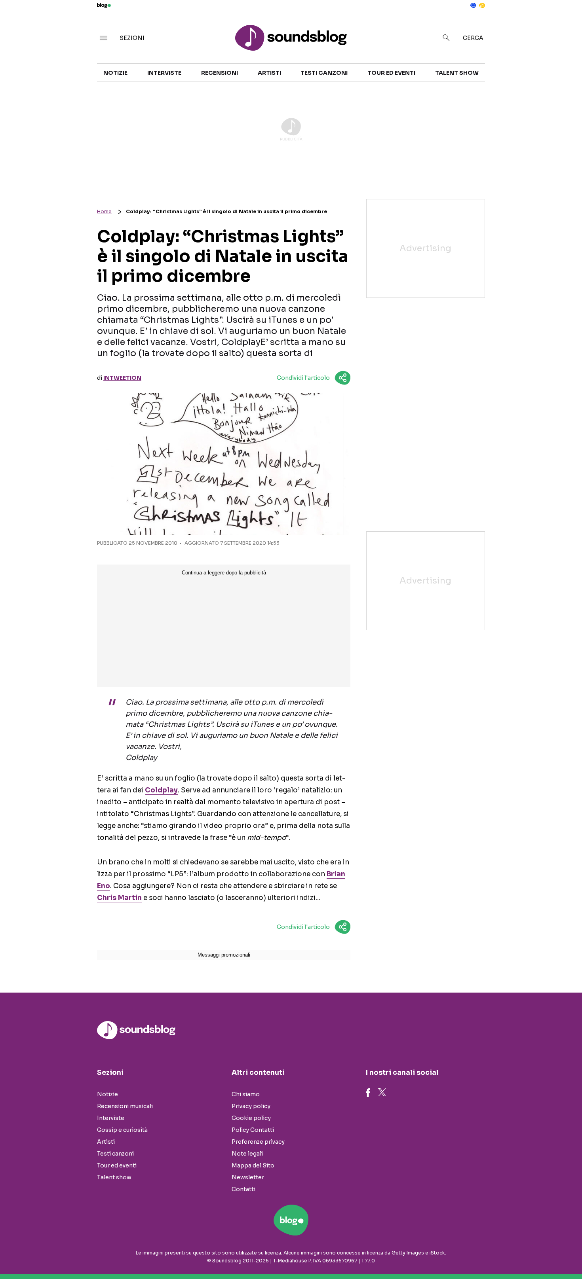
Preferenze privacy (258, 1141)
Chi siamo (246, 1094)
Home (104, 211)
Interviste (164, 72)
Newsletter (248, 1177)
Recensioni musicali (125, 1106)
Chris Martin (119, 898)
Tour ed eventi (391, 72)
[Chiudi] (563, 22)
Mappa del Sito (253, 1165)
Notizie (115, 72)
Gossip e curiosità (122, 1129)
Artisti (269, 72)
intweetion (122, 377)
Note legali (247, 1153)
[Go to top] (500, 1253)
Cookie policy (251, 1118)
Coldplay (161, 790)
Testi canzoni (324, 72)
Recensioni (219, 72)
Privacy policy (251, 1106)
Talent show (457, 72)
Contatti (243, 1189)
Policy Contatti (253, 1129)
